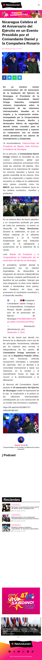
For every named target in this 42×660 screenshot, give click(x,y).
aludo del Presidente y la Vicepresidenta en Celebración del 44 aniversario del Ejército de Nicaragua (21, 257)
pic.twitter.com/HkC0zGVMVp (20, 322)
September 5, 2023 (16, 332)
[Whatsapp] (23, 652)
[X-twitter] (14, 652)
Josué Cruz (21, 445)
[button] (3, 626)
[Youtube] (19, 652)
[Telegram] (28, 652)
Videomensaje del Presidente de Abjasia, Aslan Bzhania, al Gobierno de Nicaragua (21, 146)
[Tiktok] (32, 652)
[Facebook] (10, 652)
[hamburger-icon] (38, 5)
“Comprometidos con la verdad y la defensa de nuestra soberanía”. (21, 448)
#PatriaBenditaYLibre (26, 319)
